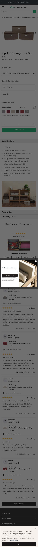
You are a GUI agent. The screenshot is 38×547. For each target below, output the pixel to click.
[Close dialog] (36, 261)
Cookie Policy (14, 540)
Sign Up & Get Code (10, 275)
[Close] (36, 529)
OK (19, 544)
